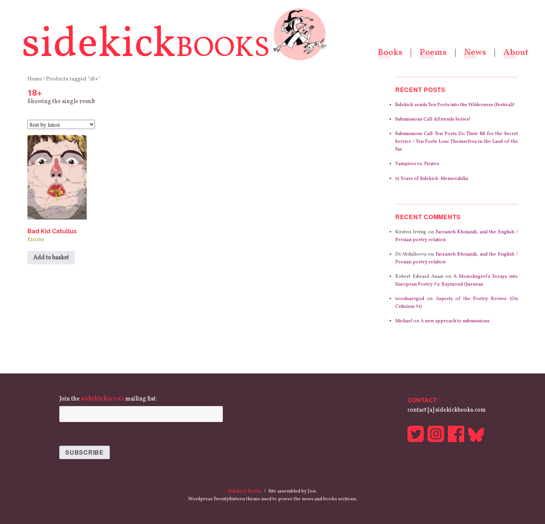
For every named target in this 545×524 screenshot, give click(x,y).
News (475, 53)
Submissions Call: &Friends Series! (432, 119)
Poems (433, 53)
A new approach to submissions (454, 321)
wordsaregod (409, 299)
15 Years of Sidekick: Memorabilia (431, 178)
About (516, 53)
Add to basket (51, 258)
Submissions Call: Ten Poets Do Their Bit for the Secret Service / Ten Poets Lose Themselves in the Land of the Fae (456, 142)
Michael (403, 321)
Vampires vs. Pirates (417, 164)
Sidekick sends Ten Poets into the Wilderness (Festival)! (455, 105)
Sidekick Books (245, 491)
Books (390, 53)
